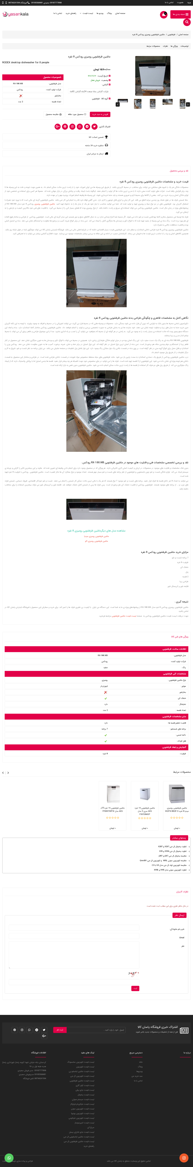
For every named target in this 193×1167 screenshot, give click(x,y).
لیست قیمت (87, 13)
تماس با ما (169, 2)
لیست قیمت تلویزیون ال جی (82, 1076)
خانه (140, 1062)
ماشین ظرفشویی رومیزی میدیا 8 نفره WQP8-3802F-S (177, 809)
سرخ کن (90, 1127)
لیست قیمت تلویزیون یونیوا (82, 1113)
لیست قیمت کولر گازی (85, 1085)
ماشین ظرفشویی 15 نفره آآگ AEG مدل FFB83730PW (113, 809)
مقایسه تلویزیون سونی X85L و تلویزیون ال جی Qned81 (163, 860)
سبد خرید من (136, 1076)
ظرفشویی (171, 34)
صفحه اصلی (120, 13)
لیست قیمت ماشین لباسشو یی (81, 1071)
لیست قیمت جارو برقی (85, 1090)
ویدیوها (139, 1071)
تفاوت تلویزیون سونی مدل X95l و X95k (170, 870)
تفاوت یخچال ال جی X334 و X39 (173, 851)
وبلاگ (109, 13)
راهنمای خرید (71, 13)
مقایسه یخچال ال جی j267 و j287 (173, 856)
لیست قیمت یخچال (86, 1094)
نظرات (165, 46)
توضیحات (184, 46)
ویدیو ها (100, 13)
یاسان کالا (118, 1161)
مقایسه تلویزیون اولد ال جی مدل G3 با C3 (169, 865)
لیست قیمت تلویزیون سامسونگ (80, 1062)
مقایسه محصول (52, 114)
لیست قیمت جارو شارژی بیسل (81, 1132)
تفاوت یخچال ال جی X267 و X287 (172, 846)
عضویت (180, 2)
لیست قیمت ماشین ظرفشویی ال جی (79, 1141)
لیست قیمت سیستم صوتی (83, 1099)
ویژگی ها (174, 46)
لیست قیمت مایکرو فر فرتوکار (82, 1104)
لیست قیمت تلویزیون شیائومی (81, 1118)
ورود (189, 2)
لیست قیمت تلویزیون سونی (82, 1108)
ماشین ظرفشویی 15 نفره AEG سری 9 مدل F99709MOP (145, 811)
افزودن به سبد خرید (100, 114)
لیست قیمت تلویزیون (85, 1066)
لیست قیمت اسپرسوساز (84, 1122)
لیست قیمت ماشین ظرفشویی (82, 1080)
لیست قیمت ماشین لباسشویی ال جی (78, 1136)
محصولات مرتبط (153, 46)
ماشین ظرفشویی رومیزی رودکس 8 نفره (148, 34)
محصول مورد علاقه (75, 114)
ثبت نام (60, 1029)
